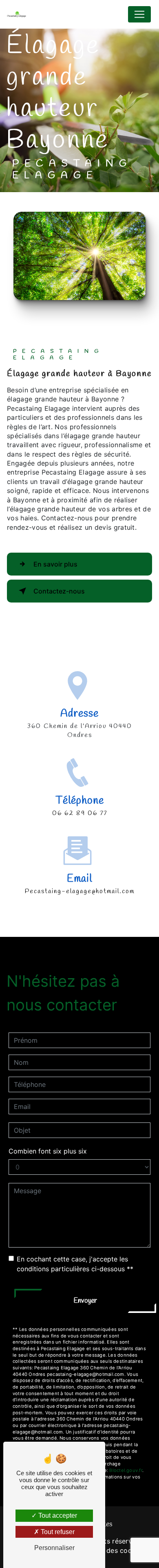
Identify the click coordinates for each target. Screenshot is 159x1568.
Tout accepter (57, 1515)
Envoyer (85, 1301)
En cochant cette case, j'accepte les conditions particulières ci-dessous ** (75, 1264)
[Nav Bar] (139, 14)
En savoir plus (55, 564)
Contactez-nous (59, 591)
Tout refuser (57, 1531)
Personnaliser (54, 1547)
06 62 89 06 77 (79, 813)
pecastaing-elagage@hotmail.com (80, 891)
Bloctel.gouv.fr (125, 1470)
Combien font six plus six (48, 1151)
